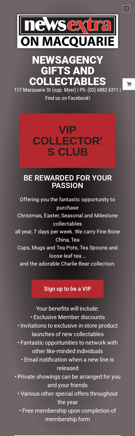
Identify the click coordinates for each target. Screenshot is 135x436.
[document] (67, 218)
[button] (126, 8)
